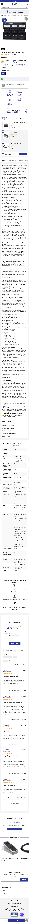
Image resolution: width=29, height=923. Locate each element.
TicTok (18, 909)
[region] (14, 632)
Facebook (14, 909)
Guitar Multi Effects (12, 15)
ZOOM (12, 425)
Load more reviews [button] (14, 803)
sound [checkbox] (5, 657)
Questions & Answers (14, 818)
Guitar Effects (3, 15)
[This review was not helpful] (24, 690)
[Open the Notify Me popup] (3, 85)
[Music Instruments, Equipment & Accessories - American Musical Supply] (14, 4)
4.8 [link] (8, 54)
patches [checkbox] (6, 660)
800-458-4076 (17, 903)
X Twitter (22, 909)
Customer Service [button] (6, 887)
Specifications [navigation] (12, 160)
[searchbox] (9, 650)
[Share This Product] (26, 19)
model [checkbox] (10, 657)
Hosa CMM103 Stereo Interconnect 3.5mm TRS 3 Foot (18, 144)
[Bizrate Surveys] (16, 915)
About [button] (3, 890)
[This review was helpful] (21, 690)
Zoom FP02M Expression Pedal (18, 132)
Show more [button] (11, 660)
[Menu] (2, 4)
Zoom (3, 49)
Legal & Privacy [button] (6, 893)
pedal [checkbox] (15, 657)
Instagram (10, 909)
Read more (11, 767)
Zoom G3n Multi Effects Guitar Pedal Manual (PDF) (14, 591)
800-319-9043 (12, 112)
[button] (27, 4)
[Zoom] (6, 423)
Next (26, 848)
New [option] (3, 73)
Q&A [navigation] (26, 160)
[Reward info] (7, 67)
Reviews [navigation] (21, 160)
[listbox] (14, 73)
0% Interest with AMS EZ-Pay (21, 61)
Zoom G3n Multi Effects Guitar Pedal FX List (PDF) (14, 608)
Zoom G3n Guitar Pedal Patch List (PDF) (14, 599)
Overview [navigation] (3, 160)
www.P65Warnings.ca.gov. (10, 416)
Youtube (6, 909)
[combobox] (14, 7)
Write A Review (14, 643)
